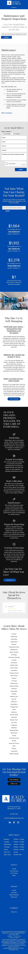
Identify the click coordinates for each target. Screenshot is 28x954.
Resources (14, 897)
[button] (10, 822)
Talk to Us (14, 783)
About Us (14, 912)
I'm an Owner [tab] (6, 133)
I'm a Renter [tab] (16, 133)
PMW (17, 934)
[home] (14, 2)
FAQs (14, 875)
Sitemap (10, 936)
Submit (6, 37)
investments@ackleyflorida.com (14, 818)
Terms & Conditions (14, 937)
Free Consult (14, 399)
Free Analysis (14, 779)
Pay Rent (14, 892)
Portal (14, 868)
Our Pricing (14, 873)
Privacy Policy (17, 936)
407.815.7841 (14, 29)
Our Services (14, 871)
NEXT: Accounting (6, 113)
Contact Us (10, 580)
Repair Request (14, 895)
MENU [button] (14, 7)
